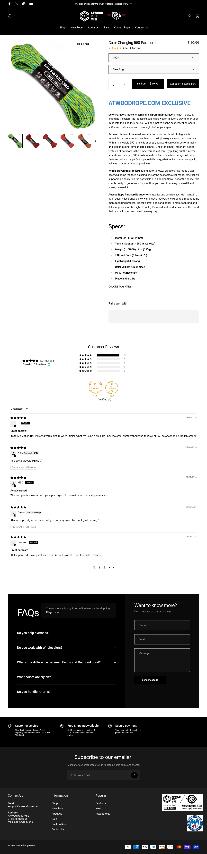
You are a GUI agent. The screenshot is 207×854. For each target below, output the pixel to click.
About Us (57, 813)
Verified (103, 399)
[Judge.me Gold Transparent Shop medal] (111, 387)
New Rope (57, 808)
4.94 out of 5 (47, 360)
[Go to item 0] (15, 141)
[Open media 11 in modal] (53, 86)
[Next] (90, 91)
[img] (18, 418)
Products (101, 803)
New (98, 808)
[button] (85, 355)
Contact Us (58, 829)
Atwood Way (103, 813)
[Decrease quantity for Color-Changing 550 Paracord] (112, 84)
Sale (54, 818)
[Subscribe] (134, 775)
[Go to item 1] (32, 141)
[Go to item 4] (84, 141)
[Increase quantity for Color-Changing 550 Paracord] (125, 84)
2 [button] (99, 567)
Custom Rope (59, 824)
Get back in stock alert (183, 83)
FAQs (49, 612)
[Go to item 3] (67, 141)
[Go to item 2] (50, 141)
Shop (55, 803)
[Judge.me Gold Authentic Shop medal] (95, 387)
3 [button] (104, 567)
